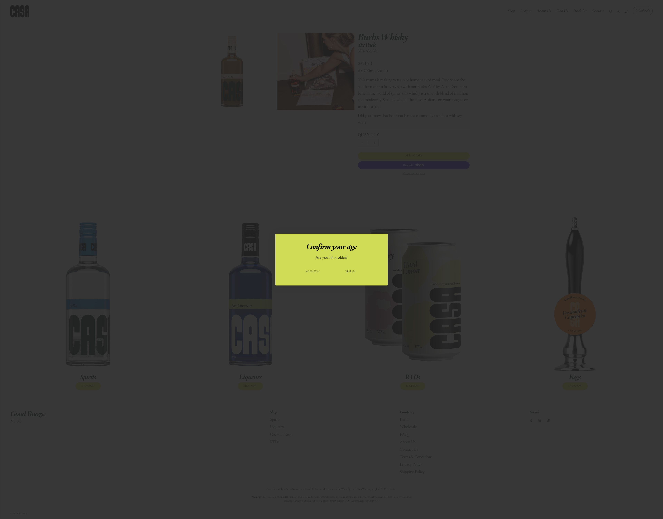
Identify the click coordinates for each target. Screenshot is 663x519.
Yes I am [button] (350, 271)
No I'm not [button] (313, 271)
